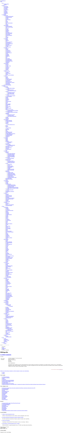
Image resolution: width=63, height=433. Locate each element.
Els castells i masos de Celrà (6, 381)
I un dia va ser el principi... (6, 420)
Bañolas (3, 378)
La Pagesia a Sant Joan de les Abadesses (8, 380)
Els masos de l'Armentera (6, 377)
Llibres (3, 349)
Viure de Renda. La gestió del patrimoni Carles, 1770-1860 (10, 423)
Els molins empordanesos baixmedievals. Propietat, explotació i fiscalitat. (12, 417)
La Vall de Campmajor (5, 354)
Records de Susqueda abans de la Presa (8, 383)
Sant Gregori (4, 379)
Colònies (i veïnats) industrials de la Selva (8, 414)
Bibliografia (4, 348)
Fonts (3, 347)
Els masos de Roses (5, 382)
